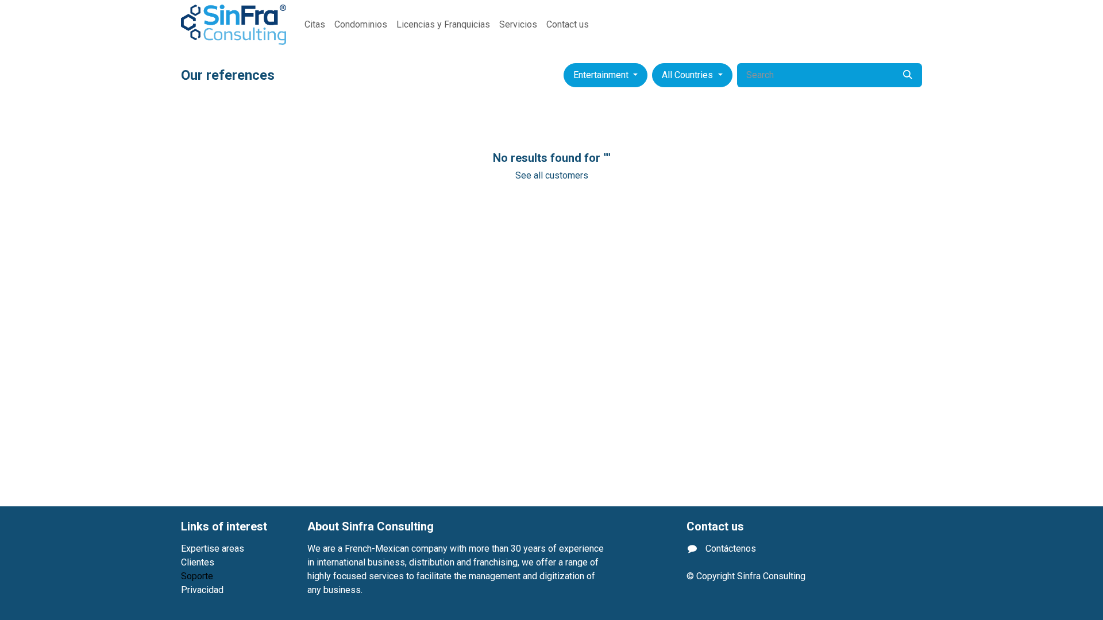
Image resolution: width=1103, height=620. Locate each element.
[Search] (907, 75)
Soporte (197, 576)
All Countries (687, 74)
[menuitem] (315, 24)
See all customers (551, 175)
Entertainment (600, 74)
